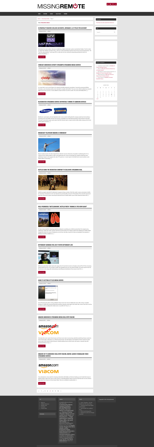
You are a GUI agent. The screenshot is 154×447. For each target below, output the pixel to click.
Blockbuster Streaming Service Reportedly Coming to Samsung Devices (62, 102)
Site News (61, 437)
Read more (42, 56)
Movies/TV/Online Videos (67, 434)
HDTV (68, 417)
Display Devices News (65, 410)
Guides (51, 13)
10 (58, 391)
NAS (60, 435)
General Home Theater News (65, 413)
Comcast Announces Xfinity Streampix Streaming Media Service (59, 65)
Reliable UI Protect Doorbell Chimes (104, 73)
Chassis (65, 403)
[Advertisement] (106, 49)
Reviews (45, 13)
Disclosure (112, 22)
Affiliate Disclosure (45, 403)
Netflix (62, 435)
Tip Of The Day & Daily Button (66, 439)
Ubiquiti (69, 440)
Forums (65, 13)
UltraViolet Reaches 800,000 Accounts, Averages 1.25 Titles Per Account (62, 28)
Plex (65, 436)
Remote (68, 436)
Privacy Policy (44, 408)
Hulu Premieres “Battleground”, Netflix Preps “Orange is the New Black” (62, 207)
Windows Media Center (63, 441)
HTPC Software (66, 425)
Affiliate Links (44, 405)
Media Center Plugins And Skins (67, 426)
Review (72, 436)
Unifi (72, 440)
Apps (63, 403)
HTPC (67, 424)
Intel (69, 425)
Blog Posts (58, 13)
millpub (49, 31)
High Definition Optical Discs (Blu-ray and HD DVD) (66, 419)
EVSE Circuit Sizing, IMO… (86, 411)
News (39, 13)
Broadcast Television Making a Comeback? (52, 133)
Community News (65, 405)
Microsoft (65, 433)
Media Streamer (63, 432)
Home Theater (64, 424)
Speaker (65, 437)
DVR (65, 410)
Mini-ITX (68, 433)
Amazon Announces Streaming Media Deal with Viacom (56, 317)
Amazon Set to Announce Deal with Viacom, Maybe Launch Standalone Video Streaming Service (63, 355)
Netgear (65, 435)
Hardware (63, 417)
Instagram (43, 406)
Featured (69, 410)
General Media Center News (66, 414)
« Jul (97, 98)
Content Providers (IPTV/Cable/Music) (65, 406)
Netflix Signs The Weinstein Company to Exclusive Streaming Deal (60, 170)
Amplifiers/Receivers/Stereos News (66, 403)
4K (59, 402)
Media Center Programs (63, 428)
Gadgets (60, 412)
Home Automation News (66, 424)
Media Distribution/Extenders (66, 430)
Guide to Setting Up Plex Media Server (50, 280)
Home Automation (64, 422)
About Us (43, 402)
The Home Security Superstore (102, 22)
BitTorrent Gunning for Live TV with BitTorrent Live (55, 245)
